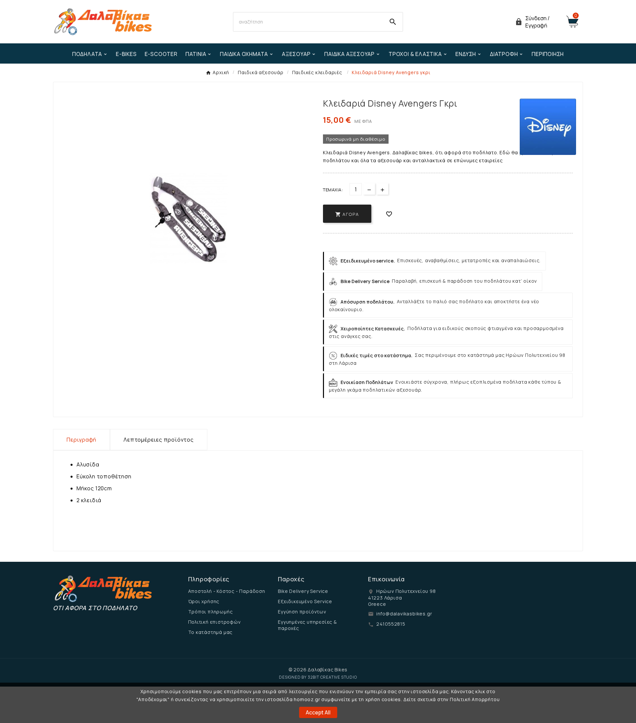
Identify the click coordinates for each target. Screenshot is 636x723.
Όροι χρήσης (204, 601)
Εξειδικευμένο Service (305, 601)
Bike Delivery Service (303, 591)
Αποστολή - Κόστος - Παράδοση (226, 591)
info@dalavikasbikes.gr (404, 613)
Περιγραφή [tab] (81, 439)
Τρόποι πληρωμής (210, 611)
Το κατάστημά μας (210, 632)
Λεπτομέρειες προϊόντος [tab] (159, 439)
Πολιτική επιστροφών (214, 622)
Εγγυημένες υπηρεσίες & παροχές (307, 625)
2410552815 (390, 624)
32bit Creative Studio (332, 677)
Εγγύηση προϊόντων (302, 611)
